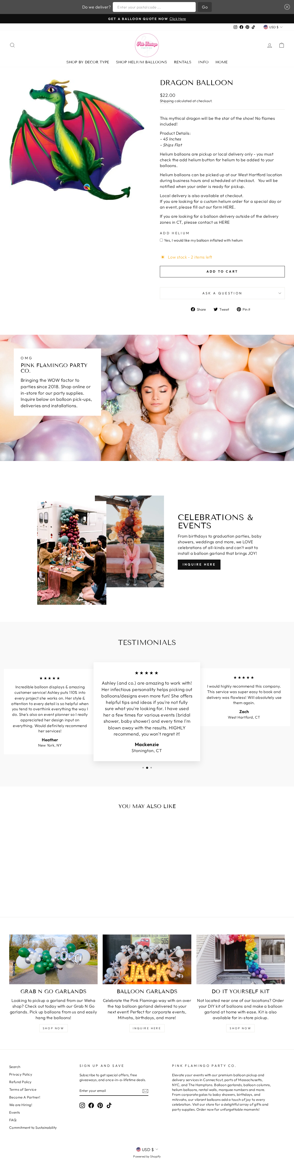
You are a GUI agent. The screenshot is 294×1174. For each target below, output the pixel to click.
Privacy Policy (20, 1074)
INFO (203, 62)
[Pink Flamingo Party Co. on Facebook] (91, 1105)
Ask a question (222, 293)
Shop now (240, 1028)
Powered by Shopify (147, 1156)
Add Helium (175, 233)
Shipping (167, 101)
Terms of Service (22, 1089)
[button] (286, 7)
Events (14, 1112)
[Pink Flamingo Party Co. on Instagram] (82, 1105)
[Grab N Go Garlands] (53, 959)
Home (221, 62)
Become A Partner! (24, 1097)
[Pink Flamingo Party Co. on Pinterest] (100, 1105)
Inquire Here (199, 564)
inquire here (147, 1028)
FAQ (12, 1120)
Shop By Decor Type (87, 62)
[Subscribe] (145, 1091)
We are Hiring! (20, 1105)
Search (14, 1067)
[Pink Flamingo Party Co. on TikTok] (109, 1105)
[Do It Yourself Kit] (240, 959)
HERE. (229, 207)
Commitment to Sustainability (33, 1127)
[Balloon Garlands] (147, 959)
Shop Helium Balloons (141, 62)
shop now (53, 1028)
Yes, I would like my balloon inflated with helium (203, 240)
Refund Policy (20, 1082)
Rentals (182, 62)
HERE (224, 222)
